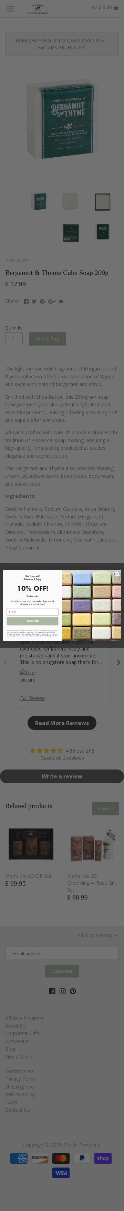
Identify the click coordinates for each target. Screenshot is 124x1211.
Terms (55, 636)
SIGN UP (32, 621)
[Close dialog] (117, 573)
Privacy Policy (46, 636)
